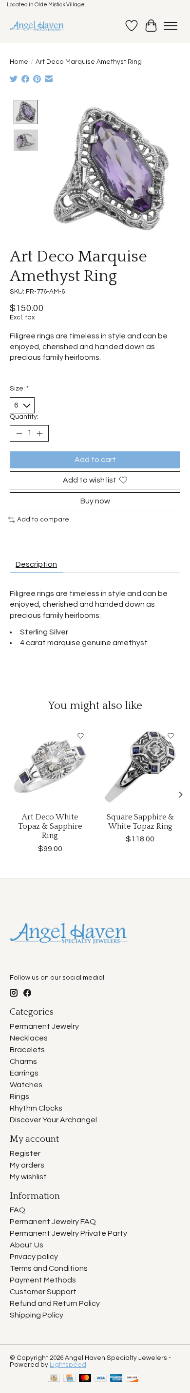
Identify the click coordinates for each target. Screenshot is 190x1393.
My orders (27, 1165)
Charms (23, 1061)
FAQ (17, 1210)
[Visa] (101, 1378)
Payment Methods (43, 1280)
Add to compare (43, 519)
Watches (26, 1085)
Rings (19, 1096)
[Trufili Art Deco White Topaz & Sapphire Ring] (50, 766)
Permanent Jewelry (44, 1026)
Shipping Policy (36, 1315)
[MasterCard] (85, 1378)
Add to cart (95, 460)
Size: (19, 388)
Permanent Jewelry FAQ (53, 1222)
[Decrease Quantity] (19, 433)
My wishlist (28, 1177)
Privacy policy (34, 1257)
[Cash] (54, 1378)
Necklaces (29, 1038)
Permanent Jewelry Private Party (68, 1233)
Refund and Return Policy (55, 1303)
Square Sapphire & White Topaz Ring (140, 822)
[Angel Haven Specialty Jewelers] (37, 25)
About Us (26, 1245)
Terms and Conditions (49, 1268)
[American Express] (116, 1378)
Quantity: (24, 416)
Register (25, 1153)
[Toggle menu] (170, 26)
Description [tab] (36, 564)
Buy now (95, 501)
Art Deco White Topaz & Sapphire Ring (50, 826)
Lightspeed (68, 1364)
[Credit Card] (69, 1378)
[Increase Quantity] (39, 433)
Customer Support (43, 1292)
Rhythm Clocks (36, 1108)
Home (19, 61)
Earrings (24, 1073)
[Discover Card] (132, 1378)
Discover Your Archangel (53, 1120)
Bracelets (27, 1050)
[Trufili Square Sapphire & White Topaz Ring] (140, 766)
